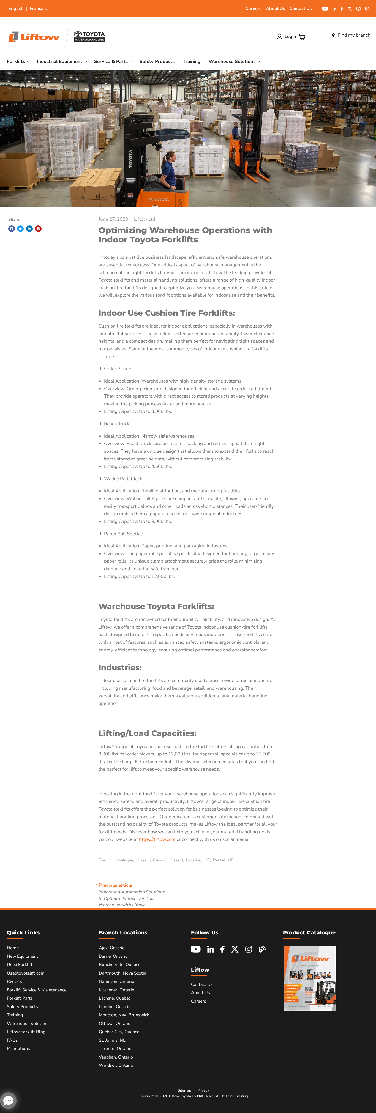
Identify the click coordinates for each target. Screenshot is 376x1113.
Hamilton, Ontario (116, 981)
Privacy (203, 1090)
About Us (275, 9)
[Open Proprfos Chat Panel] (8, 1100)
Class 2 (160, 860)
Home (13, 948)
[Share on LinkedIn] (29, 228)
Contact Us (301, 9)
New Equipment (22, 956)
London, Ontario (115, 1007)
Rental (219, 860)
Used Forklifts (21, 965)
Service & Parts (111, 61)
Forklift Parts (20, 998)
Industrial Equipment (60, 61)
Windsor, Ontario (116, 1065)
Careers (253, 9)
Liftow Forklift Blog (26, 1032)
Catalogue (124, 860)
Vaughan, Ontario (116, 1057)
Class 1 (143, 860)
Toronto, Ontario (115, 1049)
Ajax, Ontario (112, 948)
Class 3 (176, 860)
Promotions (18, 1049)
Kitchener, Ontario (116, 990)
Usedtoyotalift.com (26, 973)
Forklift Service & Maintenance (36, 990)
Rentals (14, 981)
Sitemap (184, 1090)
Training (191, 61)
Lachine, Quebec (114, 998)
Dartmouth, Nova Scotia (122, 973)
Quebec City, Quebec (119, 1032)
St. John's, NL (112, 1040)
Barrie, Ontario (113, 956)
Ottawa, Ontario (114, 1024)
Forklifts (16, 61)
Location (193, 860)
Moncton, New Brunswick (124, 1015)
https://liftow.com (157, 839)
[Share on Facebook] (11, 228)
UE (230, 860)
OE (207, 860)
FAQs (12, 1040)
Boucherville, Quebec (119, 965)
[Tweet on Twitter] (20, 228)
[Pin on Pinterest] (38, 228)
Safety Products (157, 61)
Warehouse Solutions (233, 61)
